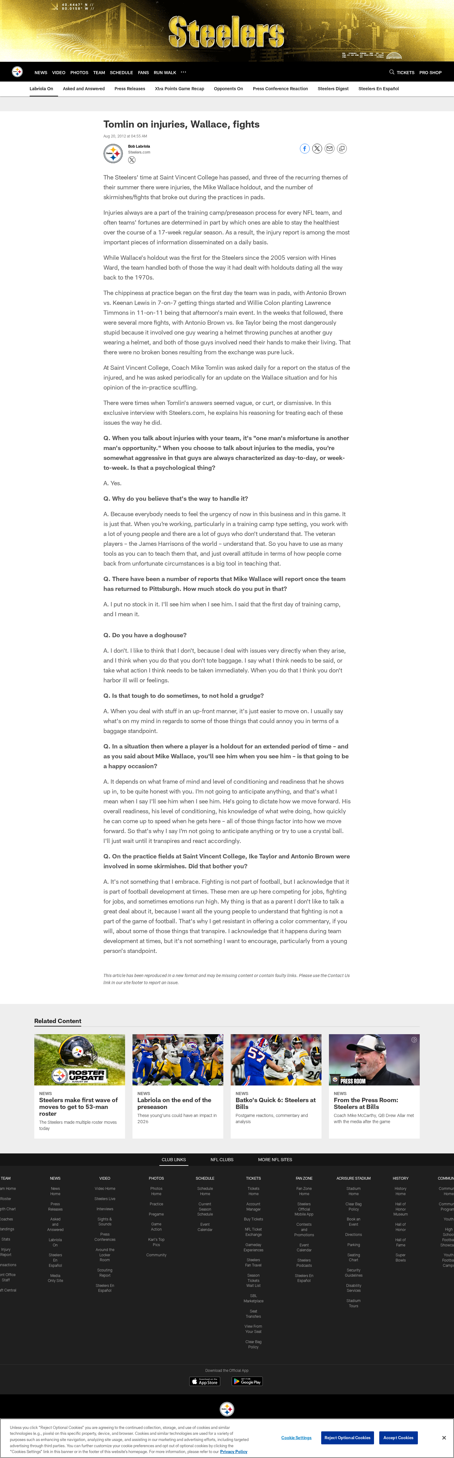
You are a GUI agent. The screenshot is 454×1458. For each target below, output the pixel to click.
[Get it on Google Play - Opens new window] (247, 1384)
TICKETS (253, 1178)
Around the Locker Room (105, 1254)
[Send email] (329, 151)
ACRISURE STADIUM (354, 1178)
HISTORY (401, 1178)
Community (156, 1255)
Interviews (105, 1209)
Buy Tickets (253, 1219)
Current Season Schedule (205, 1209)
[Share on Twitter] (317, 151)
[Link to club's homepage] (17, 71)
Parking (353, 1244)
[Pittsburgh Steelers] (227, 1410)
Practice (156, 1204)
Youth (449, 1219)
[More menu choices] (183, 72)
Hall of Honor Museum (400, 1209)
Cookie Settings (296, 1437)
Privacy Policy (233, 1451)
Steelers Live (105, 1198)
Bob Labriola (139, 146)
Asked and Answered (55, 1224)
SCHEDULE (205, 1178)
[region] (227, 1438)
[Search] (391, 72)
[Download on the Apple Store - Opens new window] (205, 1382)
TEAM (6, 1178)
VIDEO (104, 1178)
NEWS (55, 1178)
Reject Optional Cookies (348, 1437)
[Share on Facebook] (305, 151)
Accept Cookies (399, 1437)
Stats (6, 1239)
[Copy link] (342, 149)
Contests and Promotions (304, 1229)
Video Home (105, 1188)
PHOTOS (156, 1178)
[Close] (444, 1438)
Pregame (156, 1214)
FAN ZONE (304, 1178)
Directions (353, 1234)
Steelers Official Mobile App (304, 1209)
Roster (5, 1198)
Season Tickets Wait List (253, 1280)
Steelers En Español (55, 1260)
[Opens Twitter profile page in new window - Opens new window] (132, 160)
